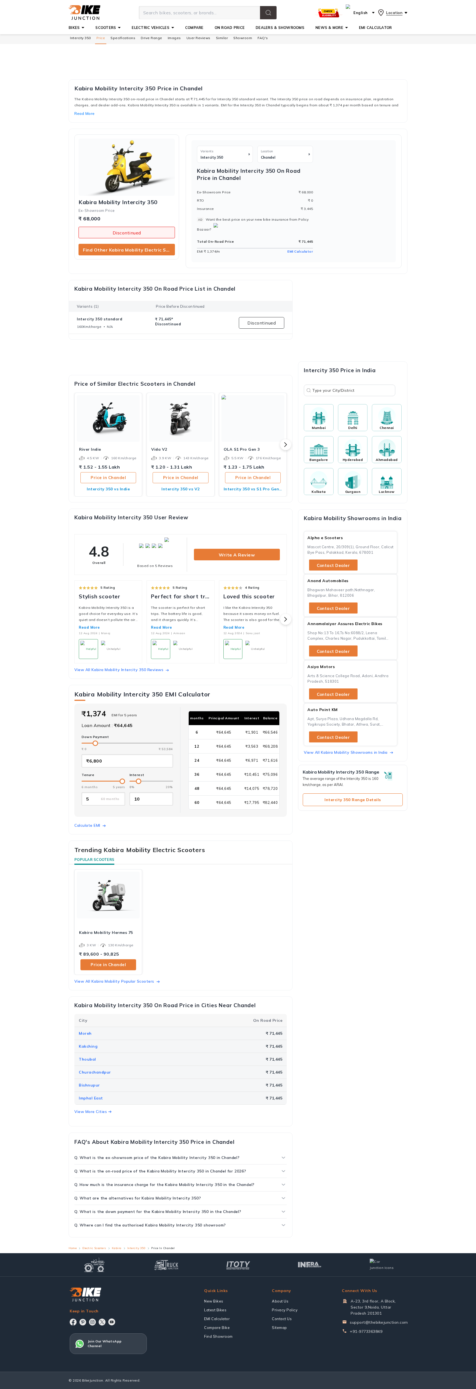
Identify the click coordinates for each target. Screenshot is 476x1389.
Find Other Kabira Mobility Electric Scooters (129, 250)
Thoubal (87, 1059)
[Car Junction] (382, 1265)
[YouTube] (111, 1321)
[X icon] (102, 1322)
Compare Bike (217, 1327)
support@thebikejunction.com (379, 1322)
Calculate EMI (87, 825)
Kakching (88, 1046)
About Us (280, 1301)
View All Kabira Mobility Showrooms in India (346, 752)
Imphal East (91, 1098)
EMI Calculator (300, 251)
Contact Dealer (333, 565)
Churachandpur (95, 1072)
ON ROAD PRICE (230, 27)
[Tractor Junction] (94, 1264)
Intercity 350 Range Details (352, 799)
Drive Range (151, 38)
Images (174, 38)
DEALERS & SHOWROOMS (280, 27)
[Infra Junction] (310, 1264)
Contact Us (282, 1319)
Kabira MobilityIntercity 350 (118, 202)
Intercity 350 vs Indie (108, 489)
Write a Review (237, 555)
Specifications (122, 38)
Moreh (85, 1033)
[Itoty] (238, 1265)
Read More (89, 627)
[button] (268, 12)
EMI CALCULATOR (375, 27)
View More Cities (90, 1111)
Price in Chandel (108, 477)
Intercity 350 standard (99, 319)
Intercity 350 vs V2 (180, 489)
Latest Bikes (215, 1310)
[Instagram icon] (92, 1322)
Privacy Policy (285, 1310)
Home (73, 1248)
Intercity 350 (80, 38)
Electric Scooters (94, 1248)
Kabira (116, 1248)
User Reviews (198, 38)
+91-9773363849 (366, 1331)
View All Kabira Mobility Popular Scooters (114, 981)
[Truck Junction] (166, 1265)
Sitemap (279, 1327)
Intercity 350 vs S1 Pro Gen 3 (253, 489)
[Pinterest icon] (82, 1322)
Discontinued (127, 233)
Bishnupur (89, 1085)
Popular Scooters (94, 859)
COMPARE (194, 27)
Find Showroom (218, 1336)
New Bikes (213, 1301)
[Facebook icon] (73, 1322)
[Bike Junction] (84, 12)
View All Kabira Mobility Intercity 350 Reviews (118, 669)
